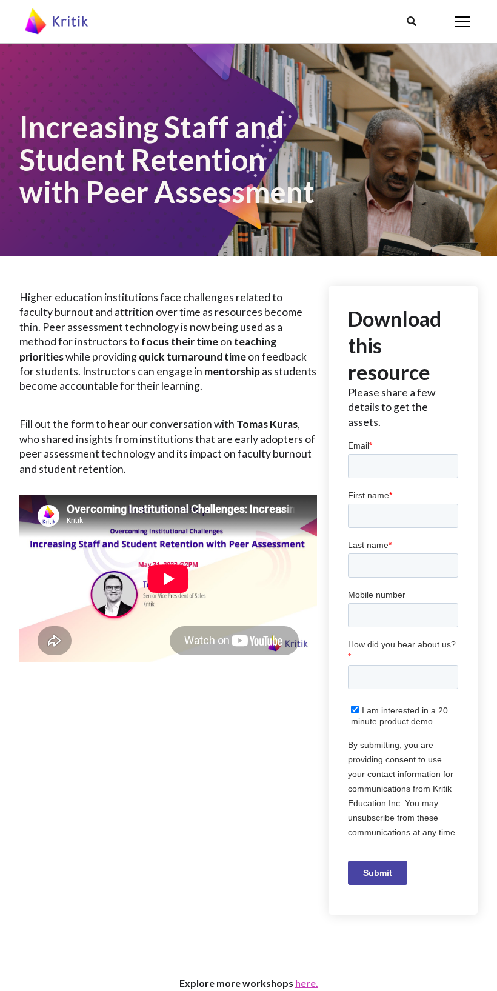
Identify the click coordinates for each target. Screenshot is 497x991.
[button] (412, 22)
